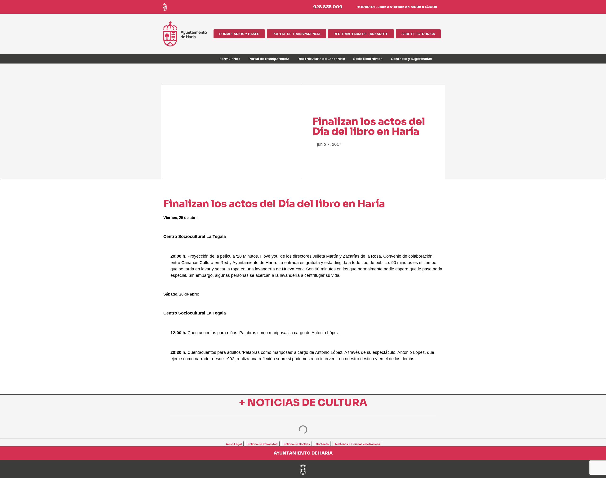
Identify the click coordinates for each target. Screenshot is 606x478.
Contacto (322, 444)
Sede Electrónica (368, 59)
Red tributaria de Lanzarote (321, 59)
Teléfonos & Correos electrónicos (357, 444)
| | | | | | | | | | (303, 444)
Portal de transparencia (269, 59)
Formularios (229, 59)
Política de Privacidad (263, 444)
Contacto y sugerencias (411, 59)
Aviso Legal (234, 444)
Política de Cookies (297, 444)
